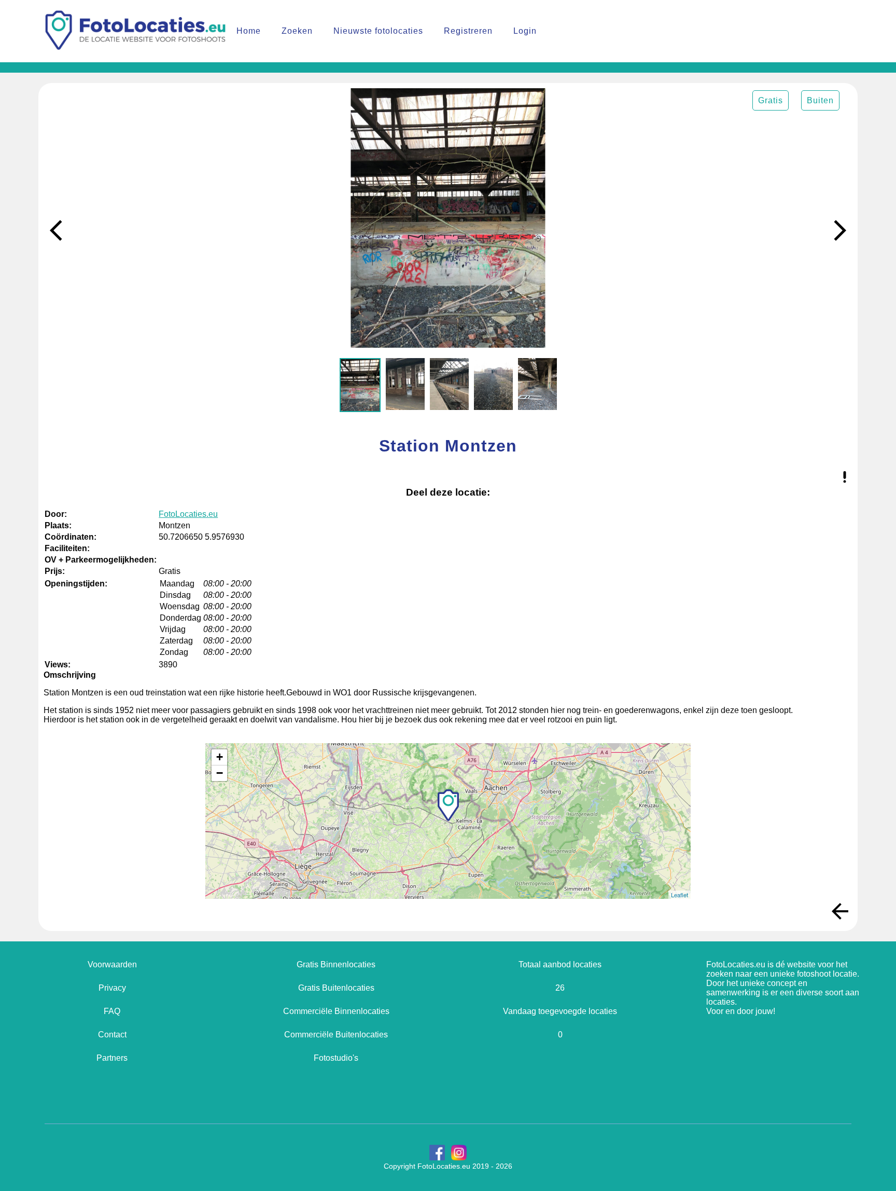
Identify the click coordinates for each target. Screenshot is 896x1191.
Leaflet (679, 895)
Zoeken (297, 30)
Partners (112, 1057)
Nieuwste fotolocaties (378, 30)
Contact (112, 1034)
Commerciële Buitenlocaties (336, 1034)
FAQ (112, 1011)
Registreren (468, 30)
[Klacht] (844, 478)
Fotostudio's (336, 1057)
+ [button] (219, 756)
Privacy (112, 987)
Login (525, 30)
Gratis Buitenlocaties (336, 987)
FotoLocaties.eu (188, 514)
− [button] (219, 772)
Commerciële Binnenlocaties (336, 1011)
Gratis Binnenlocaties (336, 964)
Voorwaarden (112, 964)
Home (248, 30)
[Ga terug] (840, 912)
